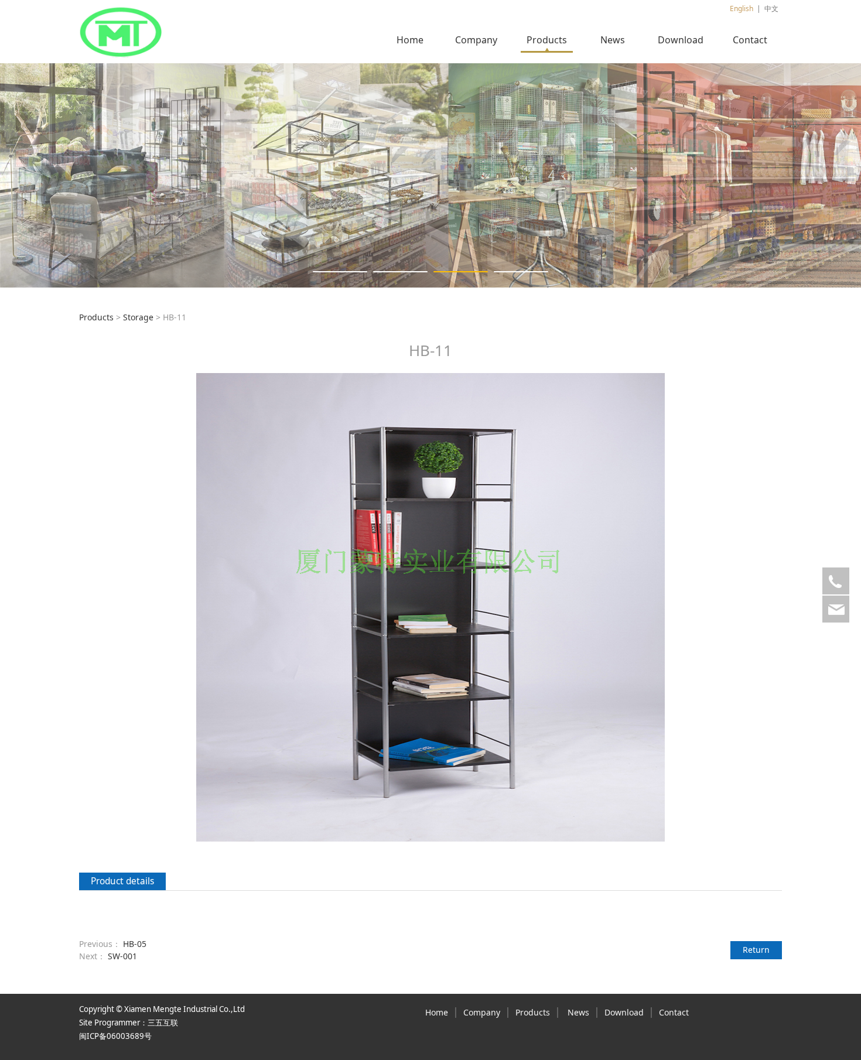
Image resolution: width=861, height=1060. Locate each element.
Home (410, 39)
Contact (750, 39)
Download (680, 39)
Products (547, 39)
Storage (138, 317)
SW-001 (122, 956)
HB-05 (134, 943)
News (612, 39)
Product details (122, 881)
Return (756, 949)
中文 (771, 8)
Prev (103, 175)
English (741, 8)
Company (476, 39)
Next (757, 175)
